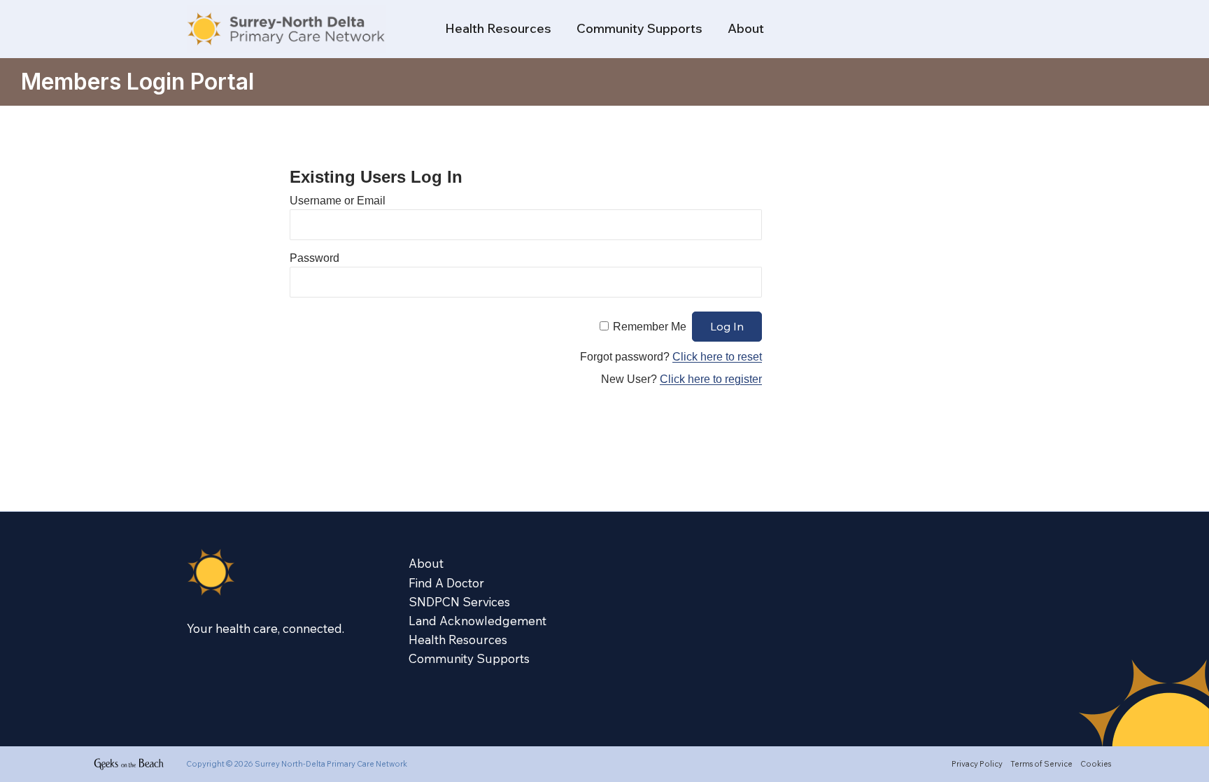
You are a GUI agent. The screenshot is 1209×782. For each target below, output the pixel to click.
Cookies (1095, 764)
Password (314, 258)
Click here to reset (717, 357)
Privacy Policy (977, 764)
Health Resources (498, 28)
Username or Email (338, 201)
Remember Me (649, 327)
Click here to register (711, 379)
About (746, 28)
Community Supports (639, 28)
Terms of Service (1041, 764)
